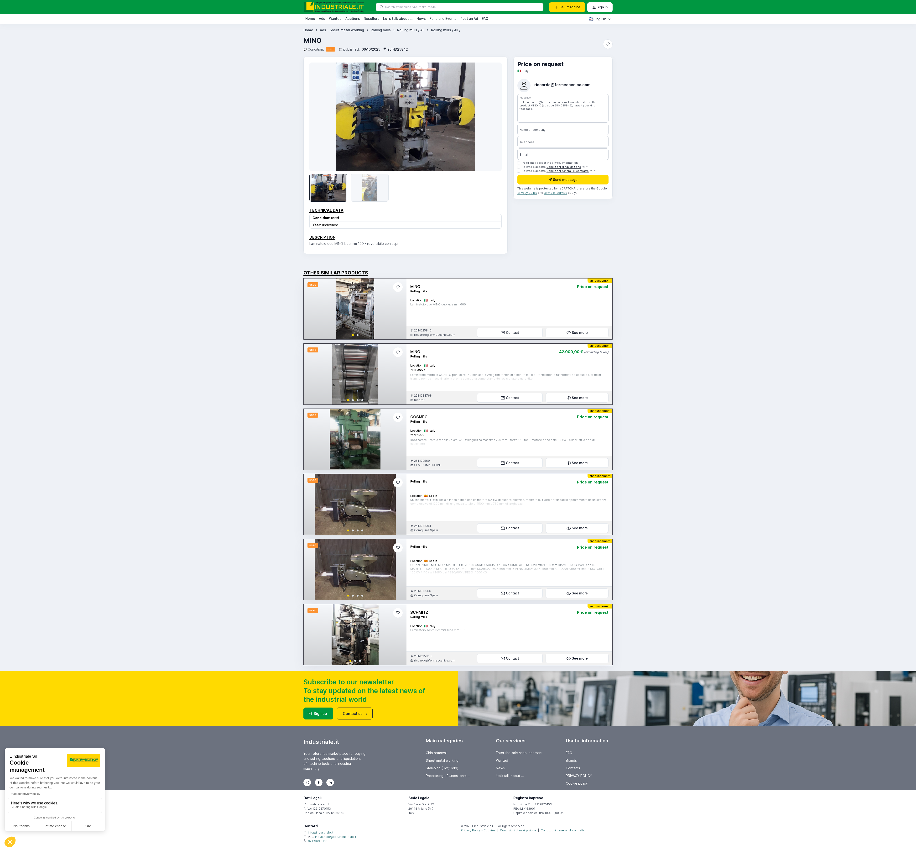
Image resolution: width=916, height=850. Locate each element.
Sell (569, 7)
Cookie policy (577, 783)
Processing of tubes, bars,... (448, 776)
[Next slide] (491, 116)
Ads (322, 18)
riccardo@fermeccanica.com (562, 84)
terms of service (555, 192)
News (421, 18)
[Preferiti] (608, 44)
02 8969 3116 (317, 841)
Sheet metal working (442, 760)
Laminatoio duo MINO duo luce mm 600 (438, 304)
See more (580, 333)
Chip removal (436, 753)
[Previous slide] (311, 309)
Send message (565, 180)
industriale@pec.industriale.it (335, 837)
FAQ (485, 18)
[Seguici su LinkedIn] (330, 782)
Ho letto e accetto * (554, 166)
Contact (512, 333)
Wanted (335, 18)
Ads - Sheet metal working (342, 30)
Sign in (602, 7)
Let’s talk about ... (398, 18)
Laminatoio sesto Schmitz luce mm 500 (437, 630)
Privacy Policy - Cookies (478, 830)
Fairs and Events (443, 18)
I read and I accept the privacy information (549, 162)
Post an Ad (469, 18)
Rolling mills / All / (445, 30)
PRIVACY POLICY (579, 776)
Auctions (352, 18)
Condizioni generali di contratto (567, 171)
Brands (571, 760)
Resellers (371, 18)
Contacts (573, 768)
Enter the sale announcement (519, 753)
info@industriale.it (320, 832)
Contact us (352, 713)
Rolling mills (381, 30)
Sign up (320, 713)
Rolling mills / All (410, 30)
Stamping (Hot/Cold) (442, 768)
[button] (353, 335)
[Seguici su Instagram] (307, 782)
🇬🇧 (597, 18)
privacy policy (527, 192)
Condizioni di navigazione (563, 166)
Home (310, 18)
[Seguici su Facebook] (319, 782)
